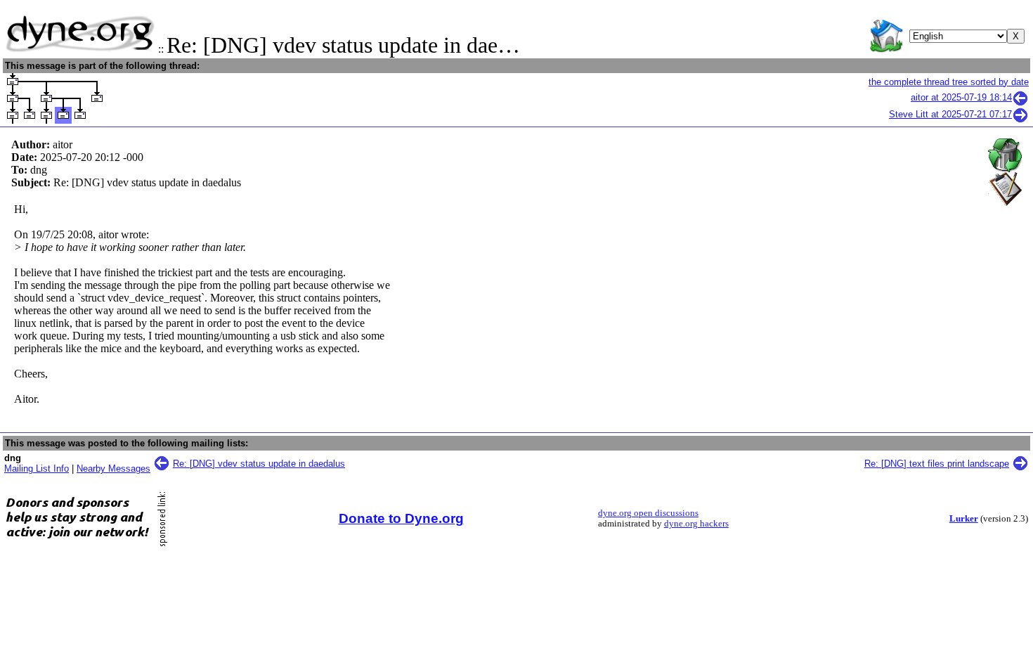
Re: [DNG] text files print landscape (936, 463)
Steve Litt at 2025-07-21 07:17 (950, 114)
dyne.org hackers (696, 524)
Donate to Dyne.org (401, 518)
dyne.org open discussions (648, 513)
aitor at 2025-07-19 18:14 (961, 97)
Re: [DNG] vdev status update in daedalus (259, 463)
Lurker (963, 519)
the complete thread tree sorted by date (949, 82)
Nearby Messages (113, 468)
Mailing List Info (36, 468)
